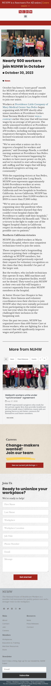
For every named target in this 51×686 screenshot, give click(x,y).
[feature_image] (25, 377)
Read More (10, 418)
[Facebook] (4, 608)
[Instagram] (15, 608)
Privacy (9, 682)
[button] (26, 16)
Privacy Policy (37, 683)
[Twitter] (8, 608)
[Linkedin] (12, 608)
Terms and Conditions (38, 682)
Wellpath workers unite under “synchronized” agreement (21, 396)
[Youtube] (19, 608)
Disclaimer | (16, 682)
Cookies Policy (24, 682)
